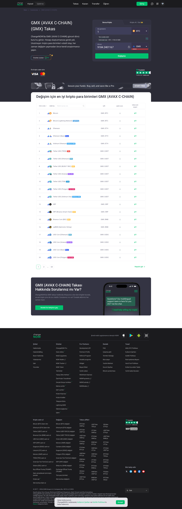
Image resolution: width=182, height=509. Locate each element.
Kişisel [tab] (30, 4)
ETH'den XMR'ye (82, 442)
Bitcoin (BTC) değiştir (63, 424)
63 (52, 267)
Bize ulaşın (106, 359)
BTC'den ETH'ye (82, 466)
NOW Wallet (60, 359)
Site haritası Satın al (39, 483)
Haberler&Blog (38, 352)
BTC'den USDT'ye (82, 431)
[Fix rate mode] (129, 47)
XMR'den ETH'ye (94, 455)
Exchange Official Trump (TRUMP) (64, 470)
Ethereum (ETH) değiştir (64, 427)
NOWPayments (85, 378)
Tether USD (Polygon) (64, 189)
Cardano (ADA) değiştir (63, 446)
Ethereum (56, 128)
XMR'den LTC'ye (94, 449)
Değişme (122, 56)
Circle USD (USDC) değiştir (64, 439)
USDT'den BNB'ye (106, 437)
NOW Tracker (60, 363)
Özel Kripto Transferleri (63, 378)
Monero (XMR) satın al (40, 454)
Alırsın (99, 44)
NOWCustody (84, 382)
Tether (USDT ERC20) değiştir (65, 431)
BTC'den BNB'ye (94, 467)
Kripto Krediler (60, 397)
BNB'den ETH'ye (82, 460)
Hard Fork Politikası (131, 363)
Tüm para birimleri (62, 475)
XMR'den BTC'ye (82, 454)
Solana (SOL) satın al (39, 465)
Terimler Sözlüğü (108, 356)
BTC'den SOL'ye (106, 479)
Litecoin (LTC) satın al (40, 450)
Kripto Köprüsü (61, 394)
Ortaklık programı (85, 359)
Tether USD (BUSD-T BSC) (63, 166)
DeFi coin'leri (60, 390)
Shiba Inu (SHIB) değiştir (64, 465)
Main (25, 10)
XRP (54, 204)
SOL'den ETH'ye (105, 425)
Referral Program (85, 356)
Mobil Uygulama (61, 356)
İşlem (58, 413)
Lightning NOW (61, 405)
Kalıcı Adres (60, 352)
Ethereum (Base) (60, 136)
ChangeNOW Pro (61, 348)
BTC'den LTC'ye (106, 443)
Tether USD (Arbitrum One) (66, 197)
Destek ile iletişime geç (49, 308)
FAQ (104, 348)
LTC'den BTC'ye (93, 461)
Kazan (85, 4)
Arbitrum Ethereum (64, 144)
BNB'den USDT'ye (94, 479)
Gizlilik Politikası (130, 356)
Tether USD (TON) (61, 181)
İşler (34, 363)
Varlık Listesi (84, 371)
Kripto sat (36, 479)
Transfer (96, 4)
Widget (82, 363)
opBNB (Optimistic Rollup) (62, 227)
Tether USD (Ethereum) (62, 159)
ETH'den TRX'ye (106, 467)
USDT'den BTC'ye (83, 478)
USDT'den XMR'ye (83, 437)
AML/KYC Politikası (131, 348)
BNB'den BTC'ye (94, 443)
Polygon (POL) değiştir (63, 454)
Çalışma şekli (107, 352)
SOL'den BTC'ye (82, 472)
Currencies (34, 10)
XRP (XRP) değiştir (62, 462)
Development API (85, 348)
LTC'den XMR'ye (93, 431)
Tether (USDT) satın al (40, 431)
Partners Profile (85, 352)
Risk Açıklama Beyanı (132, 359)
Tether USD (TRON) (61, 151)
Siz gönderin (101, 29)
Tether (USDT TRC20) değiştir (65, 435)
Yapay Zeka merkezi (62, 375)
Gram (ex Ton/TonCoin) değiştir (66, 458)
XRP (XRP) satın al (39, 443)
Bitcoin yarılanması (109, 371)
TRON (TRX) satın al (39, 458)
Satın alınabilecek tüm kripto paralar (42, 474)
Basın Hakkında (38, 356)
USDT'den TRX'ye (94, 425)
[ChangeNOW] (20, 3)
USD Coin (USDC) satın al (41, 439)
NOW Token (60, 367)
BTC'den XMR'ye (82, 425)
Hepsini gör (139, 267)
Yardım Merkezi (108, 363)
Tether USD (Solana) (63, 174)
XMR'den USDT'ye (94, 473)
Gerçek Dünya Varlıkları (63, 382)
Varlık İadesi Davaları (132, 371)
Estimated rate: (103, 40)
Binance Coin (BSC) (61, 219)
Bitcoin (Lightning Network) (66, 121)
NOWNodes (83, 386)
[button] (139, 30)
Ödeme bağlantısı (61, 409)
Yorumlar (36, 367)
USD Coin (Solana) (62, 242)
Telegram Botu (61, 401)
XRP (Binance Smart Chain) (64, 212)
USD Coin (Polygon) (63, 257)
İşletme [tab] (40, 4)
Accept (120, 502)
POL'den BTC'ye (105, 473)
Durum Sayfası (107, 367)
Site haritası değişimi (62, 479)
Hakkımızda (37, 348)
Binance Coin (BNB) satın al (42, 435)
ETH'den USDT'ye (106, 449)
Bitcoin (55, 113)
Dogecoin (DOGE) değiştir (64, 450)
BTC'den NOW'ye (106, 461)
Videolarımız (37, 359)
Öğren (106, 4)
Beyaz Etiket (84, 367)
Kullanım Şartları (130, 352)
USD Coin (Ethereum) (62, 235)
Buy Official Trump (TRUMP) (42, 469)
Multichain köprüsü (86, 375)
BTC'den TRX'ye (106, 455)
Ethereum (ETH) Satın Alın (41, 427)
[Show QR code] (146, 335)
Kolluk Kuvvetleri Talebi (132, 367)
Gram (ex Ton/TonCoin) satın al (43, 462)
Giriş (142, 4)
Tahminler (59, 371)
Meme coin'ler (60, 386)
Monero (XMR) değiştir (63, 443)
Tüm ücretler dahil (104, 37)
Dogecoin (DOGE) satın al (41, 446)
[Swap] (146, 38)
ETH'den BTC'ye (82, 448)
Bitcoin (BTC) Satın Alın (40, 424)
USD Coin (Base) (60, 250)
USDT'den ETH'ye (106, 431)
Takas (75, 4)
